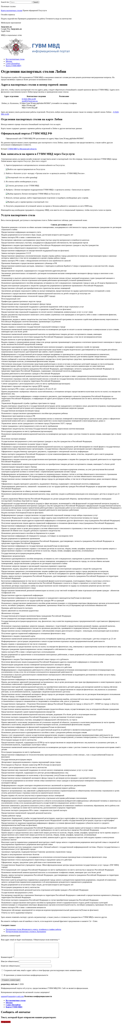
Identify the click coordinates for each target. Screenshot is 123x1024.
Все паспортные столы (15, 59)
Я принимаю (25, 975)
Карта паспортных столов (11, 10)
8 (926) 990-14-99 (29, 99)
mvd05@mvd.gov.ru (30, 101)
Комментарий (7, 957)
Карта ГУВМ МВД (13, 66)
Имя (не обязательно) (9, 961)
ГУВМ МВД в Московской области (22, 149)
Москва (9, 61)
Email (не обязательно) (10, 966)
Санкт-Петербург (13, 63)
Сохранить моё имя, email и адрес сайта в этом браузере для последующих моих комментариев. (43, 970)
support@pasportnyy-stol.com (12, 996)
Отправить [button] (6, 1022)
